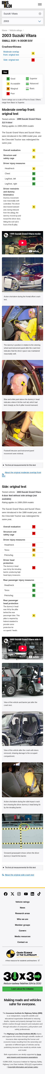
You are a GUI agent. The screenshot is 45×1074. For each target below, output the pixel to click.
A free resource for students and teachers (21, 961)
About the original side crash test (19, 875)
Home (4, 30)
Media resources (22, 936)
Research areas (22, 913)
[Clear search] (40, 13)
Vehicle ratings (15, 30)
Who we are (22, 919)
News (22, 908)
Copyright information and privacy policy (23, 1067)
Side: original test (11, 60)
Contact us (22, 942)
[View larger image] (22, 274)
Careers (22, 931)
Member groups (22, 925)
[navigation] (40, 4)
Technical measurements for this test (20, 465)
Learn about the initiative (22, 989)
